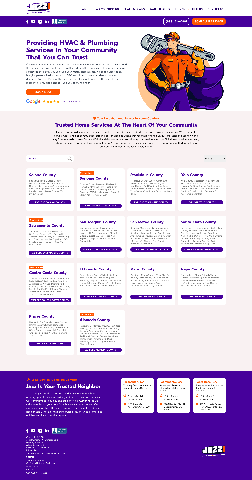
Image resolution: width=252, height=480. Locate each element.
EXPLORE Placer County (50, 343)
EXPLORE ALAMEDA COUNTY (101, 350)
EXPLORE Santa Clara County (202, 249)
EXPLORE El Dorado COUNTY (101, 296)
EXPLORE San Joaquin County (101, 249)
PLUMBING (181, 9)
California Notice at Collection (41, 463)
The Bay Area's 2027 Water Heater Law (45, 453)
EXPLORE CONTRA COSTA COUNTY (50, 300)
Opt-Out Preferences (36, 473)
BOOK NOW (43, 92)
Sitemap (30, 456)
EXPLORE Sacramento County (50, 253)
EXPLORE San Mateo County (151, 249)
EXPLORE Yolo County (202, 202)
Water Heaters (160, 9)
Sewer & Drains (134, 9)
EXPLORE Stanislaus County (151, 202)
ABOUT (86, 9)
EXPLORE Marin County (151, 296)
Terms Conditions (35, 460)
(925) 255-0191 (135, 396)
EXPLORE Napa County (201, 296)
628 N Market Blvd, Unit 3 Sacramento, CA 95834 (175, 407)
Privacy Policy (33, 450)
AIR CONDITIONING (107, 9)
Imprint (29, 469)
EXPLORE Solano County (50, 202)
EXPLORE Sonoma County (100, 205)
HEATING (197, 9)
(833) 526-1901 (176, 21)
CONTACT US (215, 9)
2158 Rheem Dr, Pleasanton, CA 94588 (138, 405)
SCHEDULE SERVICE (209, 21)
